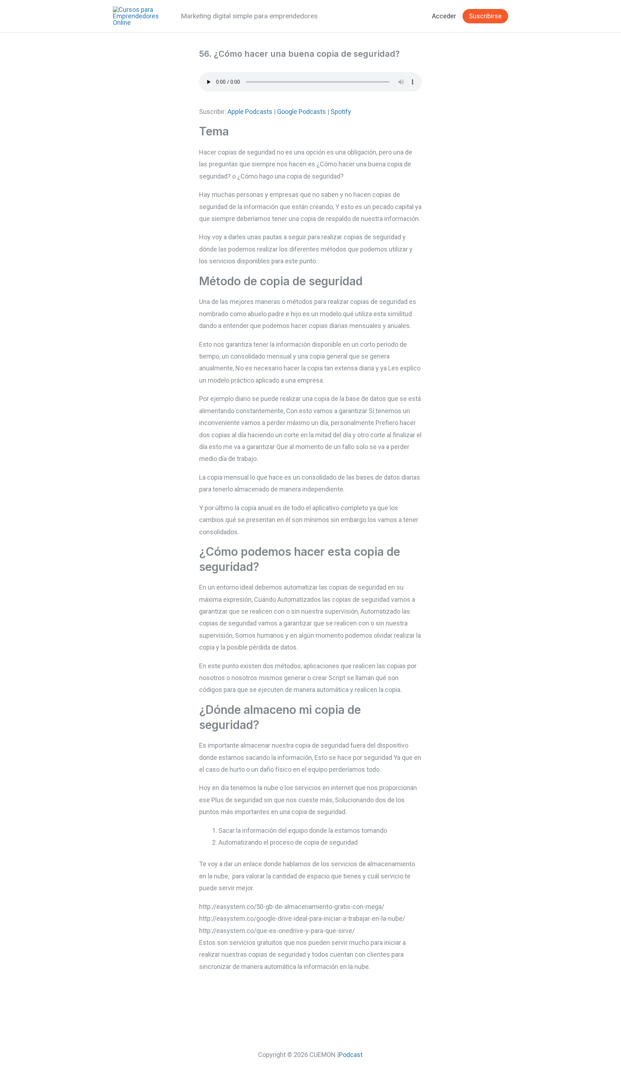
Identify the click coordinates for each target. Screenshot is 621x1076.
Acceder (444, 16)
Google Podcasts (301, 111)
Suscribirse (485, 16)
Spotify (341, 111)
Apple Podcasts (249, 111)
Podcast (351, 1054)
